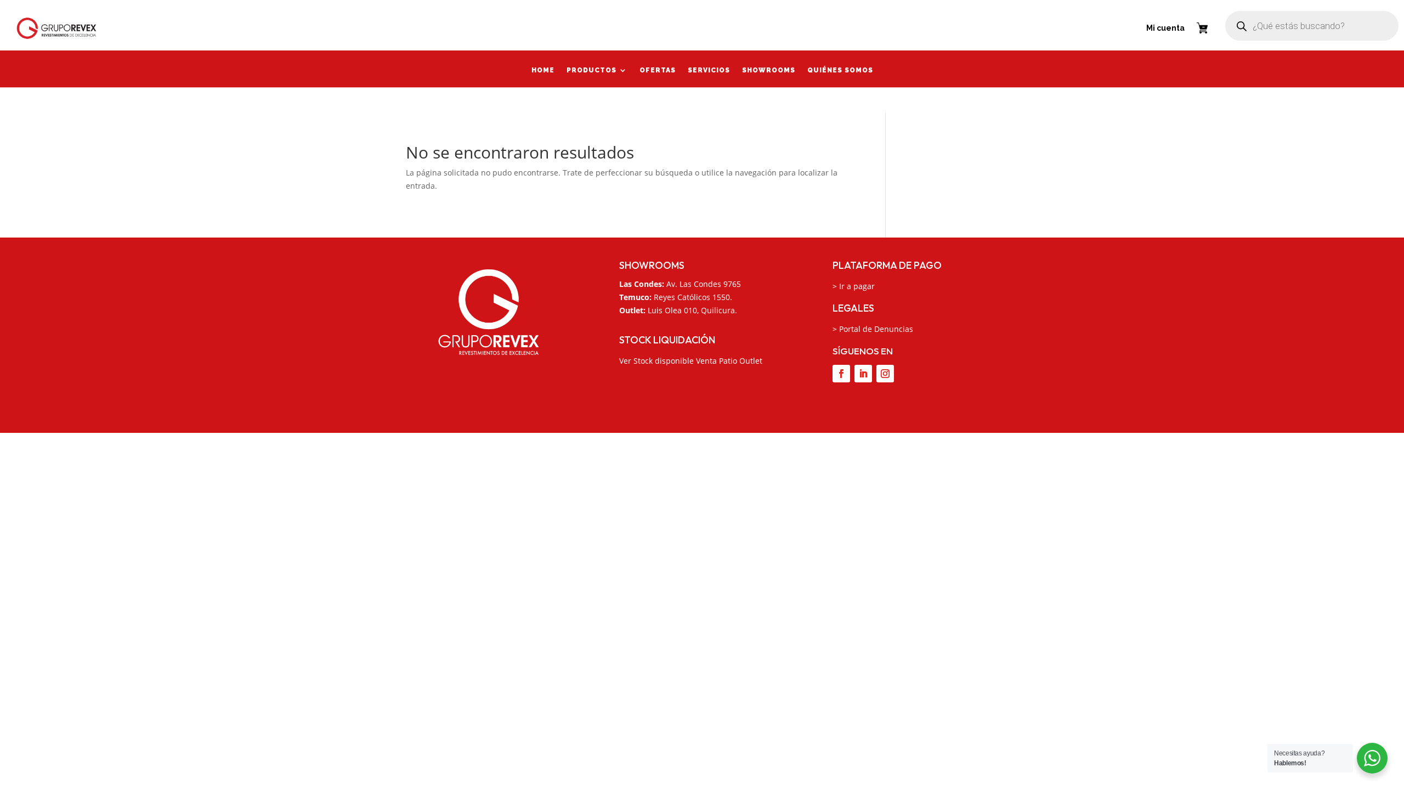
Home (542, 71)
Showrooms (768, 71)
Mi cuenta (1165, 28)
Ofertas (657, 71)
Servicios (709, 71)
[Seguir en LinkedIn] (863, 373)
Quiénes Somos (840, 71)
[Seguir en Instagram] (885, 373)
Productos (591, 71)
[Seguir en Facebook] (841, 373)
